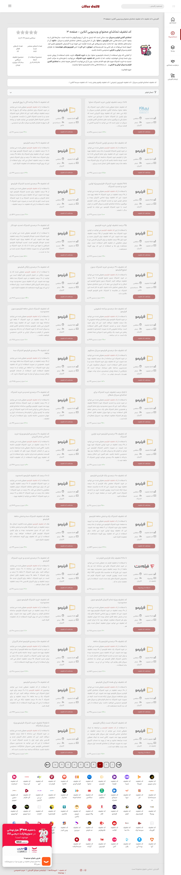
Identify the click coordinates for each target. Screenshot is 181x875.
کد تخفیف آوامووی (14, 812)
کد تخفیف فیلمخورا (51, 812)
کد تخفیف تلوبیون (102, 845)
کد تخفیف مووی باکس (77, 814)
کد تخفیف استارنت (14, 782)
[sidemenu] (173, 6)
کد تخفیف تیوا (127, 796)
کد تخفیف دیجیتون (51, 796)
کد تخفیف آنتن (114, 845)
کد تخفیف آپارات (89, 845)
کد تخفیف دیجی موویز (14, 798)
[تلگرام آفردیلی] (85, 870)
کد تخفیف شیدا (127, 782)
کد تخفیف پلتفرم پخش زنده (99, 82)
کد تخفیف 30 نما (127, 829)
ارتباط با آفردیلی (173, 79)
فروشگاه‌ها (52, 870)
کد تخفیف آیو (39, 782)
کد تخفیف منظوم (102, 796)
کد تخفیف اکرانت (39, 812)
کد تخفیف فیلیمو (33, 107)
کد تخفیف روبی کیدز (64, 829)
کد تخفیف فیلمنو (114, 812)
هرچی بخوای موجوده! (32, 858)
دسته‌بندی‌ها (172, 37)
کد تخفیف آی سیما (26, 782)
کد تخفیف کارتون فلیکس (51, 830)
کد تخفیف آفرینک (152, 829)
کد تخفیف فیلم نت (51, 782)
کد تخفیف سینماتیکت (77, 845)
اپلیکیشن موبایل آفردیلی (37, 870)
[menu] (10, 6)
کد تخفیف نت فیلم (89, 829)
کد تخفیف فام (102, 812)
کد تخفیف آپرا (152, 845)
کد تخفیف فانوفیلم (102, 829)
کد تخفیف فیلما (114, 782)
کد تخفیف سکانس (89, 796)
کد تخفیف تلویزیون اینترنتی (121, 82)
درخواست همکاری (173, 65)
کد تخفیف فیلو (127, 812)
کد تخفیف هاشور (64, 812)
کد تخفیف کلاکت (114, 829)
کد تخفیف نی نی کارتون (39, 798)
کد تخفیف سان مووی (152, 782)
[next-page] (47, 766)
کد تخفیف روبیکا (152, 812)
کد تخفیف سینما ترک (139, 829)
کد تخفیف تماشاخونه (77, 796)
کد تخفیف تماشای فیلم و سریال (144, 82)
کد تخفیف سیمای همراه (114, 798)
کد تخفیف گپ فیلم (26, 796)
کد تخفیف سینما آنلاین (78, 82)
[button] (83, 92)
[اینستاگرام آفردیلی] (81, 870)
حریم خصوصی (19, 870)
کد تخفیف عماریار (64, 796)
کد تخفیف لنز (139, 796)
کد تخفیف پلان (127, 845)
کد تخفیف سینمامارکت (152, 798)
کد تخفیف (62, 870)
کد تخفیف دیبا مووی (27, 812)
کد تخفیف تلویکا (139, 782)
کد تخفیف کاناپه (64, 782)
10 (55, 764)
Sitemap (61, 873)
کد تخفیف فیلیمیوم (139, 812)
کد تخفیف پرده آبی (139, 845)
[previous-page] (119, 766)
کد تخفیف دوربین (77, 829)
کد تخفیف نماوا (89, 782)
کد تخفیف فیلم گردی (77, 782)
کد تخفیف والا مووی (89, 812)
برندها (173, 51)
